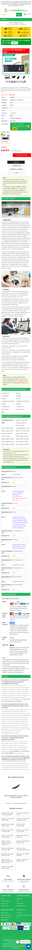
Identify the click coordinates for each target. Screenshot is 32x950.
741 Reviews (12, 94)
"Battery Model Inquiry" (20, 382)
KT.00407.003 (5, 393)
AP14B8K (4, 404)
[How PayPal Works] (24, 928)
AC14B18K (18, 396)
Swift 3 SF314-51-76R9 (22, 436)
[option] (16, 64)
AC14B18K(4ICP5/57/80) (22, 401)
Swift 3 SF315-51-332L (7, 428)
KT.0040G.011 (5, 409)
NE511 (3, 412)
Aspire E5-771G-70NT (22, 420)
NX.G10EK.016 (5, 396)
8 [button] (19, 803)
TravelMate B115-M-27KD (22, 428)
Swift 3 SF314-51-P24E (22, 441)
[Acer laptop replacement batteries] (16, 10)
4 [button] (12, 803)
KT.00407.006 (20, 409)
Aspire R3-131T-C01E (21, 433)
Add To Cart (23, 155)
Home (10, 22)
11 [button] (25, 803)
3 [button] (10, 803)
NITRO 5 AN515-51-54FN (8, 441)
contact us (22, 367)
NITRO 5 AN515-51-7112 (7, 431)
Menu (4, 19)
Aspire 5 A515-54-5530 (8, 439)
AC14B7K (18, 398)
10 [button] (23, 803)
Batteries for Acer (18, 22)
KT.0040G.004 (5, 406)
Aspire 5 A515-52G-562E (22, 444)
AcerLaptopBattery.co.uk (18, 939)
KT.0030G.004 (20, 406)
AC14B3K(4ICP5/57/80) (8, 401)
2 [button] (8, 803)
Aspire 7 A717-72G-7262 (22, 431)
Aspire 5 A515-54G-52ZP (8, 444)
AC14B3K (4, 398)
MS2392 (18, 393)
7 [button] (17, 803)
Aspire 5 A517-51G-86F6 (22, 439)
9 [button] (21, 803)
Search (19, 14)
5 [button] (14, 803)
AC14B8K (18, 404)
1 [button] (6, 803)
